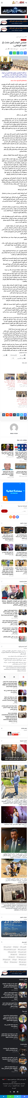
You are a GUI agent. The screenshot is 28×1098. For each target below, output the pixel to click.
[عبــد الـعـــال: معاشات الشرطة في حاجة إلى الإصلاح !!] (21, 377)
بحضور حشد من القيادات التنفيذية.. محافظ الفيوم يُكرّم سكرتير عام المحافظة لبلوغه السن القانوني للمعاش (14, 603)
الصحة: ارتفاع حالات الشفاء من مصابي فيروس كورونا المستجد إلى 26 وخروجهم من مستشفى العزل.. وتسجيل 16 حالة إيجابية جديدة (21, 455)
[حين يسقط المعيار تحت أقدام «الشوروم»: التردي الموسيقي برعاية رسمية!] (21, 547)
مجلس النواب (22, 962)
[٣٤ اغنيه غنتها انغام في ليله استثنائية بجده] (7, 547)
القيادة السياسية (12, 951)
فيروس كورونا (22, 959)
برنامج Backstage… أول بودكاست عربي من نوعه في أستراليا (21, 536)
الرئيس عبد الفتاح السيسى (10, 949)
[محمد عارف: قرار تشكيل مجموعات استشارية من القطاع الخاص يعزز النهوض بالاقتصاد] (7, 466)
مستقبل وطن (13, 962)
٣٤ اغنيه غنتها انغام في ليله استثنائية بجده (7, 553)
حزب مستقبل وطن (21, 957)
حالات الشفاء (22, 954)
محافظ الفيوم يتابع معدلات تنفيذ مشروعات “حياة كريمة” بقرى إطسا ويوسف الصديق (9, 622)
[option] (14, 752)
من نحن (9, 1085)
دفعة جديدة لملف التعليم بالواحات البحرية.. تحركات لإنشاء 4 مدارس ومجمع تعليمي (21, 570)
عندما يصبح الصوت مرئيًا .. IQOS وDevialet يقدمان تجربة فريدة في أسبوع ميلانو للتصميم (14, 935)
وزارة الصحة (22, 964)
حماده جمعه (22, 48)
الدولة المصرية (7, 946)
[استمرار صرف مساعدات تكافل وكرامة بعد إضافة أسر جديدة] (21, 466)
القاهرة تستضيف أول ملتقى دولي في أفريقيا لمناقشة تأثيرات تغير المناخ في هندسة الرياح (14, 758)
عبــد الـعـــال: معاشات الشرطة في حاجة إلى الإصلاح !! (22, 382)
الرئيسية (24, 36)
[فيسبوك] (25, 414)
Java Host (11, 1083)
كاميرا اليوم (18, 36)
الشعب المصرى (22, 951)
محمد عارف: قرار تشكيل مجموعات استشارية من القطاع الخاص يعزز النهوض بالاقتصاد (7, 474)
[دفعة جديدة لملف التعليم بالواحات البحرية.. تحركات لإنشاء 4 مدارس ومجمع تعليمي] (21, 563)
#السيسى (23, 946)
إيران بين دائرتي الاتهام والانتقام (10, 637)
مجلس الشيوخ (6, 959)
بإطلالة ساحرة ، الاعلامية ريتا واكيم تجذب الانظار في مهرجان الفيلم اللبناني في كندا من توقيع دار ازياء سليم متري (9, 630)
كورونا (14, 959)
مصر (6, 962)
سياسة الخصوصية (16, 1085)
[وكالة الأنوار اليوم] (18, 2)
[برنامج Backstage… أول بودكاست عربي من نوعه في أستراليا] (21, 530)
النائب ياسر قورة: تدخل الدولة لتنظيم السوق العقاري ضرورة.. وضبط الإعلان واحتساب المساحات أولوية (9, 699)
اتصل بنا (5, 1085)
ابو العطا (15, 946)
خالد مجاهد (12, 957)
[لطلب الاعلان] (14, 972)
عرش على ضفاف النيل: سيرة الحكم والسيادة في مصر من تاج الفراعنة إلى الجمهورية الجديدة (7, 537)
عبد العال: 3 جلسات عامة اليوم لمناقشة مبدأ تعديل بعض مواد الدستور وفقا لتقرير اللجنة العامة (9, 383)
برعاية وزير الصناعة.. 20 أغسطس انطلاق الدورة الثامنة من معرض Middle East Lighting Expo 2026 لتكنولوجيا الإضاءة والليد (7, 571)
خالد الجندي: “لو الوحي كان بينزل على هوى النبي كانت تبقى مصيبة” (7, 453)
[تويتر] (21, 414)
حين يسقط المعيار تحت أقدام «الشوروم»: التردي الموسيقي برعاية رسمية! (21, 553)
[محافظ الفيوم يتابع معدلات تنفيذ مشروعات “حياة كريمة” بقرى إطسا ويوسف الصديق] (23, 622)
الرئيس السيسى (22, 949)
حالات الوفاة (14, 954)
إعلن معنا (14, 1088)
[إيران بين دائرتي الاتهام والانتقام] (23, 639)
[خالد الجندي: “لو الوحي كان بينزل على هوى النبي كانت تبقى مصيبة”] (7, 447)
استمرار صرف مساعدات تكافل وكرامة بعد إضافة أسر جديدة (21, 473)
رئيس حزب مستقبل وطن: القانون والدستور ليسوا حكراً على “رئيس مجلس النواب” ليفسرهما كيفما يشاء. (22, 400)
